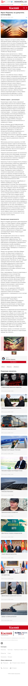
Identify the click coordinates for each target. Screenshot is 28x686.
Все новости (13, 362)
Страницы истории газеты (20, 649)
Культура (10, 649)
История (10, 657)
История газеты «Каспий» (18, 663)
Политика (3, 649)
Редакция (5, 663)
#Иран (3, 366)
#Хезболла (16, 366)
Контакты (5, 668)
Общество (3, 653)
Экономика (3, 657)
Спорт (9, 653)
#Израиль (9, 366)
